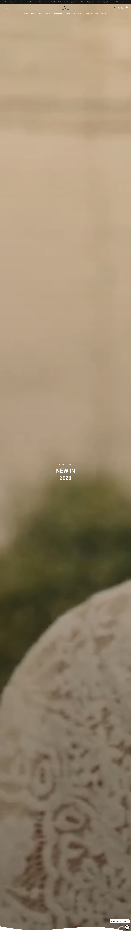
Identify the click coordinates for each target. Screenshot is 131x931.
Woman (33, 13)
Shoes (48, 13)
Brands (68, 13)
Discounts (77, 13)
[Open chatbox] (127, 927)
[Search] (122, 8)
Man (25, 13)
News (96, 13)
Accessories (58, 13)
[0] (125, 8)
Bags (40, 13)
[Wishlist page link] (114, 8)
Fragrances (89, 13)
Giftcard (104, 13)
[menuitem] (26, 13)
